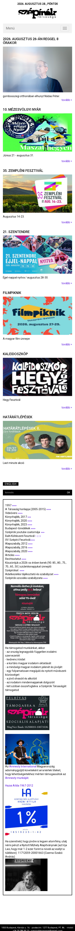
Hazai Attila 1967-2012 (19, 785)
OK (68, 492)
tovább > (67, 99)
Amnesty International (22, 766)
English (11, 483)
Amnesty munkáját (16, 777)
